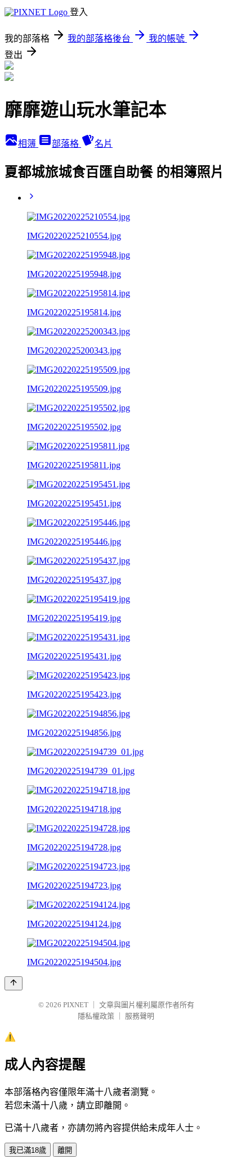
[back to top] (14, 983)
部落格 (66, 143)
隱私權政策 (96, 1016)
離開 (64, 1150)
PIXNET (75, 1005)
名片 (104, 143)
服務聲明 (139, 1016)
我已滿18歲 (27, 1150)
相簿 (28, 143)
